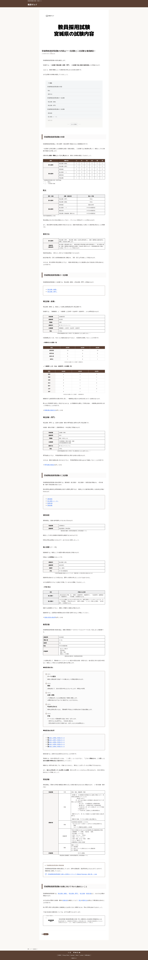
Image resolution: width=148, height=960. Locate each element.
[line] (74, 952)
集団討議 (50, 120)
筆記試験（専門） (52, 105)
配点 (49, 90)
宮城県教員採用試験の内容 (54, 86)
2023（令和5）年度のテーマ (57, 744)
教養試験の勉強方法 (50, 410)
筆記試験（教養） (52, 102)
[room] (72, 952)
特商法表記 (87, 955)
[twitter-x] (68, 952)
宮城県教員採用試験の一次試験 (56, 98)
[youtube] (76, 952)
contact (81, 955)
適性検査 (50, 113)
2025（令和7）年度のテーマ (57, 740)
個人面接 (82, 893)
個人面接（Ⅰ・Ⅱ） (53, 116)
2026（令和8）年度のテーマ (57, 738)
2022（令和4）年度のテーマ (57, 746)
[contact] (79, 952)
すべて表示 (74, 124)
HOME (59, 955)
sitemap (72, 955)
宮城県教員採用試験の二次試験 (56, 109)
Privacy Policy (66, 955)
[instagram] (70, 952)
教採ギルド (32, 4)
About (77, 955)
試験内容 (65, 900)
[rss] (77, 952)
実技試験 (49, 505)
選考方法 (50, 94)
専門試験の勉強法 (49, 465)
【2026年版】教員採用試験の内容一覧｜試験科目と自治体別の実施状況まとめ (80, 919)
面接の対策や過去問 (50, 617)
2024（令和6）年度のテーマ (57, 742)
